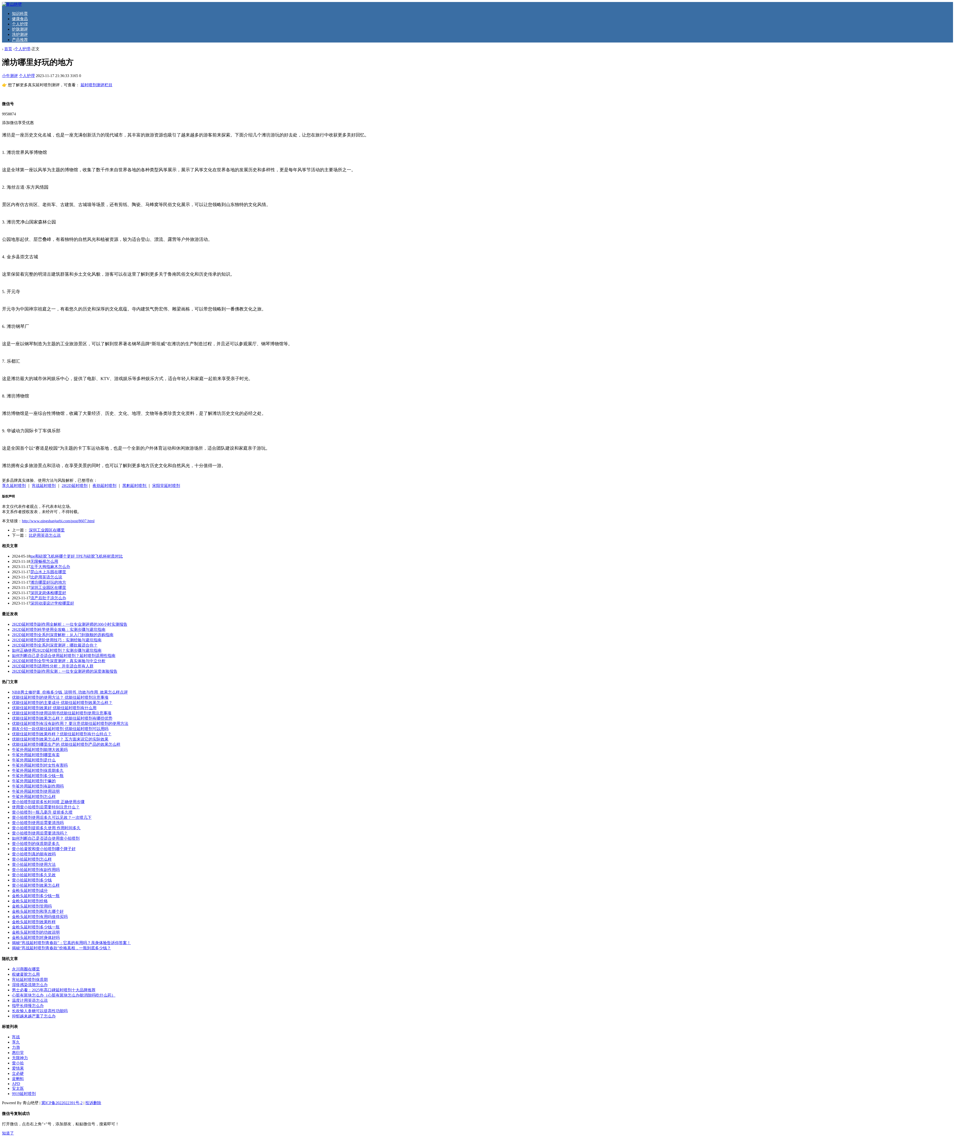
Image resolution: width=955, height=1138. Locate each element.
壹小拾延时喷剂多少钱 (32, 880)
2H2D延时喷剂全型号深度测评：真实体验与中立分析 (58, 661)
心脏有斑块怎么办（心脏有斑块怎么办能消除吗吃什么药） (63, 995)
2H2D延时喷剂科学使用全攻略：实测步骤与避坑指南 (58, 629)
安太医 (18, 1088)
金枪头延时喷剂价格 (30, 901)
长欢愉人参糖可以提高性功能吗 (40, 1011)
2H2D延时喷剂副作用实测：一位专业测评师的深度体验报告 (64, 671)
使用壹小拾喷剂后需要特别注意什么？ (46, 807)
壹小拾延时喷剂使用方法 (34, 864)
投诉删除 (93, 1103)
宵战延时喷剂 (44, 485)
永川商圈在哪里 (26, 969)
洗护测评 (20, 34)
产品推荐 (20, 40)
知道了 (8, 1133)
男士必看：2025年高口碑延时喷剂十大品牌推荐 (54, 990)
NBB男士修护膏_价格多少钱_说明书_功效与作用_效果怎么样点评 (70, 692)
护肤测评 (20, 29)
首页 (8, 49)
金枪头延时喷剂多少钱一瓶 (36, 896)
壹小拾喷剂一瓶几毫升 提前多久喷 (42, 812)
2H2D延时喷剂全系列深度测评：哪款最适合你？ (54, 645)
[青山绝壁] (12, 4)
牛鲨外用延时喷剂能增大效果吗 (40, 749)
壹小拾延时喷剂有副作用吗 (36, 870)
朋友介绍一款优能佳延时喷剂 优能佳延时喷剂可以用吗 (60, 729)
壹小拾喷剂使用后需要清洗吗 (38, 823)
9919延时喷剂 (24, 1094)
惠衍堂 (18, 1052)
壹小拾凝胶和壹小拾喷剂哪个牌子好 (44, 849)
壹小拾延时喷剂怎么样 (32, 859)
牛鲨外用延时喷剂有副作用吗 (38, 786)
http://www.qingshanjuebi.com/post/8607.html (58, 521)
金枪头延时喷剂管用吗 (32, 906)
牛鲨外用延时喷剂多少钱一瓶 (38, 776)
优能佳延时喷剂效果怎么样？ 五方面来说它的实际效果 (60, 739)
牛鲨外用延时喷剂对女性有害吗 (40, 765)
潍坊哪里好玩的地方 (48, 582)
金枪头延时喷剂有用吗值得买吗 (40, 917)
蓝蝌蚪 (18, 1079)
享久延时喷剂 (14, 485)
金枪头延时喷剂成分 (30, 890)
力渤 (16, 1047)
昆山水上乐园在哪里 (48, 572)
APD (16, 1084)
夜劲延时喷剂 (104, 485)
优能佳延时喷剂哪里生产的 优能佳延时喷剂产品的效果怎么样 (66, 744)
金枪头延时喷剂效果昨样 (34, 922)
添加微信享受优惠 (18, 123)
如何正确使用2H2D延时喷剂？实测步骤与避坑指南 (56, 650)
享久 (16, 1042)
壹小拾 (18, 1063)
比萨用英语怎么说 (45, 535)
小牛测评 (10, 76)
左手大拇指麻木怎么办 (50, 567)
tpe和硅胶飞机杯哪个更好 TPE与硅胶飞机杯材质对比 (76, 556)
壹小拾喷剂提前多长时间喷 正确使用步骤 (48, 802)
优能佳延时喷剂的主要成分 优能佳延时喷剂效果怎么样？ (62, 702)
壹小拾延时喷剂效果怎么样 (36, 885)
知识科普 (20, 13)
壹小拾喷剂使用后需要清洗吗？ (40, 833)
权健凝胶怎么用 (26, 974)
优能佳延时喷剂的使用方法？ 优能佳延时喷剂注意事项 (60, 697)
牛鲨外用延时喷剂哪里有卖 (36, 755)
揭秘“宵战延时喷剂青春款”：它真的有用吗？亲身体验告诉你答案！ (71, 943)
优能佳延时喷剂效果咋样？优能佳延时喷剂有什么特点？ (61, 734)
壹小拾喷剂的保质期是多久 (36, 843)
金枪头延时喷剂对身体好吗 (36, 937)
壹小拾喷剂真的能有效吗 (34, 854)
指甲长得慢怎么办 (28, 1006)
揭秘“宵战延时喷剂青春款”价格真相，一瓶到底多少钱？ (61, 948)
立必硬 (18, 1073)
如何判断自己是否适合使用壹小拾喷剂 (46, 838)
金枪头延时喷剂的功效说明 (36, 932)
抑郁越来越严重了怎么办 (34, 1016)
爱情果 (18, 1068)
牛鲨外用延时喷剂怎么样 (34, 796)
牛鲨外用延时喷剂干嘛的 (34, 781)
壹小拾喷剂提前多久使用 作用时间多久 (46, 828)
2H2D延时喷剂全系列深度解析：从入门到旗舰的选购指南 (62, 635)
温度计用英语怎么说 (30, 1000)
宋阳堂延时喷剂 (166, 485)
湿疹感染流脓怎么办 (30, 985)
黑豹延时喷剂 (134, 485)
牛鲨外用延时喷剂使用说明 (36, 791)
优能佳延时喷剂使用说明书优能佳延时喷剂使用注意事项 (61, 713)
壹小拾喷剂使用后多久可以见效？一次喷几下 (52, 817)
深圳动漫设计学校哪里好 (52, 603)
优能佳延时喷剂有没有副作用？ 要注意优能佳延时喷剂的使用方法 (70, 723)
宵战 (16, 1037)
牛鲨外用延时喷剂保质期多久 (38, 770)
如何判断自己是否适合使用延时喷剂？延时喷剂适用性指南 (63, 656)
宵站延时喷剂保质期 (30, 979)
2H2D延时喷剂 (75, 485)
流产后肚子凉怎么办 (48, 598)
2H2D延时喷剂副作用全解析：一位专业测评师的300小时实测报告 (69, 624)
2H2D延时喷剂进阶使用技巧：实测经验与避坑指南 (56, 640)
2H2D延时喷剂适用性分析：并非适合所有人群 (53, 666)
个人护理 (20, 24)
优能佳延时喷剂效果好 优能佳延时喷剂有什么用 (54, 708)
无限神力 (20, 1058)
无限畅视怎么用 (44, 561)
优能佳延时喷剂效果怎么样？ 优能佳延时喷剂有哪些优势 (62, 718)
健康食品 (20, 19)
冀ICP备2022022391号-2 (62, 1103)
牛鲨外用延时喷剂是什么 (34, 760)
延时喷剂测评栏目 (96, 85)
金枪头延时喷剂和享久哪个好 (38, 911)
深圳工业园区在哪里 (47, 530)
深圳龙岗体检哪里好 (48, 593)
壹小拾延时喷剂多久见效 (34, 875)
